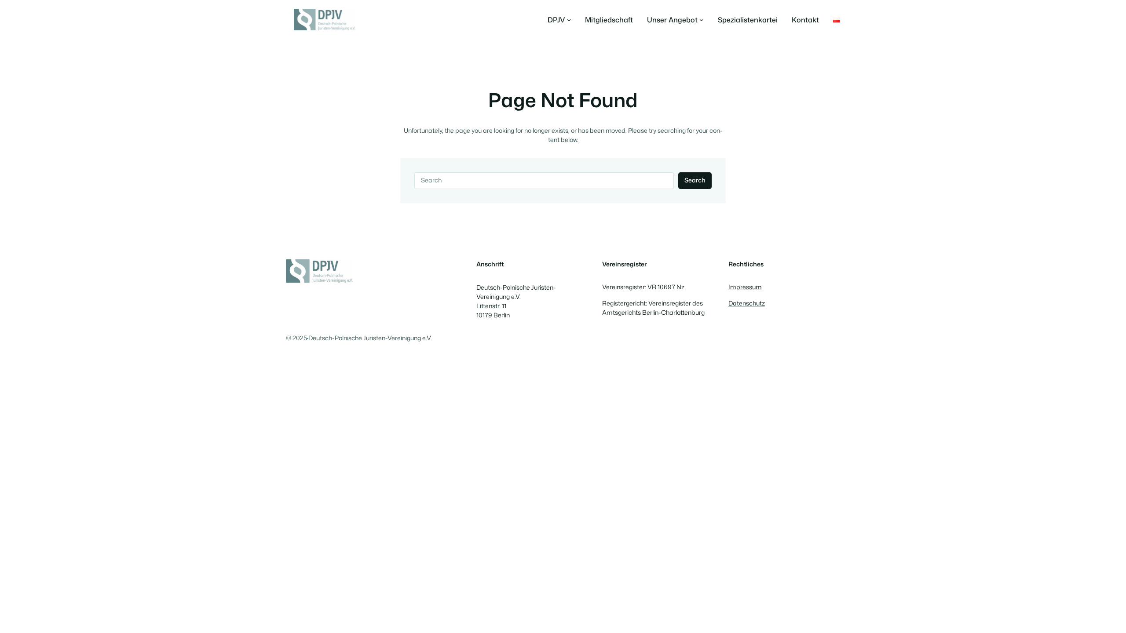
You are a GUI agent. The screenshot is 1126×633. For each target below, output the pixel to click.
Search (695, 180)
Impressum (745, 287)
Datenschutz (746, 303)
